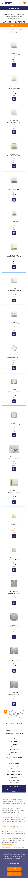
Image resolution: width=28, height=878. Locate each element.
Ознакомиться (14, 874)
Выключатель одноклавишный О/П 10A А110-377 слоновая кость (14, 255)
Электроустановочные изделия (13, 16)
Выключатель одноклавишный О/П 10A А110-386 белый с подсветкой (14, 289)
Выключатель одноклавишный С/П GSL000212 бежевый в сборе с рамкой (14, 491)
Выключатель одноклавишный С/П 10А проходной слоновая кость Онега (14, 356)
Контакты (14, 747)
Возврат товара (5, 826)
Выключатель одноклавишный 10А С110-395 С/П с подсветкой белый (14, 121)
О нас (14, 736)
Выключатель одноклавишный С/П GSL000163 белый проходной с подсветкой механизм (14, 457)
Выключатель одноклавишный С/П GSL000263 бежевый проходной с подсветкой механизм (14, 592)
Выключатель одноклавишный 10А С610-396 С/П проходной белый (14, 188)
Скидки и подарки (14, 749)
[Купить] (14, 65)
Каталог (16, 13)
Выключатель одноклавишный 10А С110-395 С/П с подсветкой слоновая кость (14, 155)
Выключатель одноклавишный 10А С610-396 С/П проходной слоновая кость (14, 222)
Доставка (14, 741)
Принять (14, 868)
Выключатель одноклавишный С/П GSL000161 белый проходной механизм (14, 424)
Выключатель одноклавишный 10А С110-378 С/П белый (14, 54)
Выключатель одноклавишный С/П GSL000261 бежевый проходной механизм (14, 558)
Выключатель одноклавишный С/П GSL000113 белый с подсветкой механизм (14, 390)
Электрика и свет (20, 14)
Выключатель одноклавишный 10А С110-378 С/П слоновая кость (14, 87)
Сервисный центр (14, 755)
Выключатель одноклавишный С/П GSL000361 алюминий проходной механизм (14, 659)
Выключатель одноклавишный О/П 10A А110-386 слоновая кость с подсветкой (14, 323)
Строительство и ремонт (8, 14)
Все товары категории (14, 723)
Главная (10, 13)
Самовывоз (14, 744)
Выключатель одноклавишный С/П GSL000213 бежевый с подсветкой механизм (14, 525)
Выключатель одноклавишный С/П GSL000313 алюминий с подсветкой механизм (14, 626)
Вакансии (14, 752)
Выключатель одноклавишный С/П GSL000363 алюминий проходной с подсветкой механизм (14, 693)
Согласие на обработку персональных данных (13, 847)
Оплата (14, 738)
